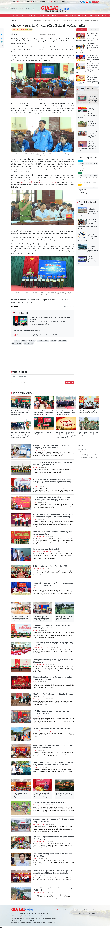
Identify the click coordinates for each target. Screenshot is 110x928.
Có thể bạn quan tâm (23, 393)
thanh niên (32, 340)
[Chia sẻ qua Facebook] (2, 31)
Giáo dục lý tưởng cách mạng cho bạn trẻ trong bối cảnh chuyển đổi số (37, 335)
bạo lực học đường (16, 343)
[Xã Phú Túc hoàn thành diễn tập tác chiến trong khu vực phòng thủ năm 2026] (21, 537)
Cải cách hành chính (78, 20)
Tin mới (93, 30)
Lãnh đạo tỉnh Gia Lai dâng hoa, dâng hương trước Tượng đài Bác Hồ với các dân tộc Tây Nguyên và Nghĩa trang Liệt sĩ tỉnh (87, 48)
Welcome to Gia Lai (45, 1)
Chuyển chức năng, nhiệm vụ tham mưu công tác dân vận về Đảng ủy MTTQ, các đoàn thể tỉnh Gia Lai (52, 872)
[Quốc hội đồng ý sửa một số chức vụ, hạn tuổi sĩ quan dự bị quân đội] (64, 785)
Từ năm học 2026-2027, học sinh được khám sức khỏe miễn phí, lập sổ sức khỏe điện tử (53, 446)
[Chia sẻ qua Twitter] (2, 38)
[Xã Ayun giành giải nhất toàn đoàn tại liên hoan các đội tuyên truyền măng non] (20, 321)
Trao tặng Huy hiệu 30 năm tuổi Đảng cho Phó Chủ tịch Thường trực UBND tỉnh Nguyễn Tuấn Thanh (53, 498)
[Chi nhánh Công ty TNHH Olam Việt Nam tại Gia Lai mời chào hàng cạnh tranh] (82, 235)
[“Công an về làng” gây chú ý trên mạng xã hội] (21, 808)
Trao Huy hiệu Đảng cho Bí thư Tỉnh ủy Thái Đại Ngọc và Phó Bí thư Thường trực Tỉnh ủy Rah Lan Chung (87, 37)
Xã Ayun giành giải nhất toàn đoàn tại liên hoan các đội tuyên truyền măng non (50, 318)
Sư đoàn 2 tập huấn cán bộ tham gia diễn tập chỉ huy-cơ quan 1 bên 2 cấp (20, 618)
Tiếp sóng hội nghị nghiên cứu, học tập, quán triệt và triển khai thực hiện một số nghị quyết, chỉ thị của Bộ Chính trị (87, 79)
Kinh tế (47, 15)
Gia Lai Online (22, 909)
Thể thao (97, 15)
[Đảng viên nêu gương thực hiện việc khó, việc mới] (21, 734)
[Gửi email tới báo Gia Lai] (90, 2)
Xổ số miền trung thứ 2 (82, 449)
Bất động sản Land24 (89, 454)
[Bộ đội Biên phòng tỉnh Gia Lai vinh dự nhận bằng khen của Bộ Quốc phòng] (21, 631)
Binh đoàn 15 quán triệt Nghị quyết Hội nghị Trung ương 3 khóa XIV (53, 644)
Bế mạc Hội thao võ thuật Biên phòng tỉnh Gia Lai (43, 433)
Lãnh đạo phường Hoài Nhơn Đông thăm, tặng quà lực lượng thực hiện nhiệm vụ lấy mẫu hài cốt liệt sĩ (53, 764)
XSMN (96, 454)
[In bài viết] (2, 45)
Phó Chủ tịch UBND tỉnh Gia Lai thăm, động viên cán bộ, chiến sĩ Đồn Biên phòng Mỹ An (43, 412)
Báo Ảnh (21, 1)
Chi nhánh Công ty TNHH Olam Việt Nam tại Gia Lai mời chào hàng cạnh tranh (87, 236)
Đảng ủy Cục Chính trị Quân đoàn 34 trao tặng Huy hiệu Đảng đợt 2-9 (53, 661)
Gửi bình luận (69, 382)
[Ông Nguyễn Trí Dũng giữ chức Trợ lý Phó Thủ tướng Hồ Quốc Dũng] (21, 859)
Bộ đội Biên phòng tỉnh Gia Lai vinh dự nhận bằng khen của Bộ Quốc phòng (51, 626)
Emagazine (55, 1)
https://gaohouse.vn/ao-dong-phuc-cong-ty (87, 457)
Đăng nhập (95, 1)
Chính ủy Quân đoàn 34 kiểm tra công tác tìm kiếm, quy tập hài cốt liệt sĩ (88, 434)
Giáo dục (53, 15)
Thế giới (23, 15)
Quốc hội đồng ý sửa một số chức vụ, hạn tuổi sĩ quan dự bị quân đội (64, 795)
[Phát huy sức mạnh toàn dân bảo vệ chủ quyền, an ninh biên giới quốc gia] (21, 842)
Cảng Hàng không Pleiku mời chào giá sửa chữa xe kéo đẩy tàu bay (88, 211)
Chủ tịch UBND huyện (43, 340)
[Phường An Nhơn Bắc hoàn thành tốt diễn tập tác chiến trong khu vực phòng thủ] (21, 825)
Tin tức (53, 20)
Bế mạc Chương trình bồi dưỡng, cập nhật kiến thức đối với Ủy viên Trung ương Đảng (42, 795)
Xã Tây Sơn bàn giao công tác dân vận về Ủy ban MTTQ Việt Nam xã (89, 411)
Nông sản (80, 160)
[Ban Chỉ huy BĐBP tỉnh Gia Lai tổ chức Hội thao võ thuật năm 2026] (64, 608)
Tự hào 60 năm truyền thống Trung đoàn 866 (50, 566)
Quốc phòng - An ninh (68, 20)
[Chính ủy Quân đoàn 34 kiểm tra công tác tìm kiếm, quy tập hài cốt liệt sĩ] (89, 423)
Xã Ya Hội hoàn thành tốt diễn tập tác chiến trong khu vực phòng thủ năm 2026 (20, 412)
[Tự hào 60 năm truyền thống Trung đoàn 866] (21, 571)
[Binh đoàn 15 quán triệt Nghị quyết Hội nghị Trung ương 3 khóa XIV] (21, 648)
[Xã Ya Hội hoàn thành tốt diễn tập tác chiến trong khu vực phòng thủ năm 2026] (21, 402)
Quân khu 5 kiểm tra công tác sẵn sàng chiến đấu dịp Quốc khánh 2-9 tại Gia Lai (52, 712)
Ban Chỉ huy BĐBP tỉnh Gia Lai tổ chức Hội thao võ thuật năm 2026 (64, 618)
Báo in (28, 1)
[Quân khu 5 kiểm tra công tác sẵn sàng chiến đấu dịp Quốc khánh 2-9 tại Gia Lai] (21, 716)
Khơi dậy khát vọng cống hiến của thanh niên (27, 330)
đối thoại (24, 340)
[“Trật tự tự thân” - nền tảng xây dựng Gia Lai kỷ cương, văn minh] (21, 785)
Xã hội (91, 15)
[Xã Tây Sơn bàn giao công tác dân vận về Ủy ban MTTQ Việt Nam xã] (89, 402)
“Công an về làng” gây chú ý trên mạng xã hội (50, 802)
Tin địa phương (86, 89)
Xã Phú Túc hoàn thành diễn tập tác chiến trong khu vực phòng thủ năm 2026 (52, 533)
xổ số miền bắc (80, 454)
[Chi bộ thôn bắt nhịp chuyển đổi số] (21, 554)
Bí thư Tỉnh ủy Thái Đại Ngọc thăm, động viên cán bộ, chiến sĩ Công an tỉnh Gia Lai (53, 463)
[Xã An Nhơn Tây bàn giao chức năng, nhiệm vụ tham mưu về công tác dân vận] (21, 751)
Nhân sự (59, 20)
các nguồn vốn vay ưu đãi (47, 182)
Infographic (65, 1)
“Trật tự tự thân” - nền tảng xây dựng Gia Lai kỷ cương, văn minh (19, 795)
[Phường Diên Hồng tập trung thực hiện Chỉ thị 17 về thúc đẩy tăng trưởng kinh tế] (42, 608)
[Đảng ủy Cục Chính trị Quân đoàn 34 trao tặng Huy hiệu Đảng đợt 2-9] (21, 665)
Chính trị (29, 15)
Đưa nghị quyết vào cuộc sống (92, 20)
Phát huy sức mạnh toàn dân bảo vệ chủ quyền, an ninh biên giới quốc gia (53, 838)
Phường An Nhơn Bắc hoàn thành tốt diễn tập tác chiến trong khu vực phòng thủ (53, 820)
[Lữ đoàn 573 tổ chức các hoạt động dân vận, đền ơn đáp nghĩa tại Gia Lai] (21, 699)
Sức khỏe (60, 15)
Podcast (35, 1)
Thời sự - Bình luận (38, 15)
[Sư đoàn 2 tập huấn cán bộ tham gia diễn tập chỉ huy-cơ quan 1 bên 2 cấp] (21, 608)
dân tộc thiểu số (26, 182)
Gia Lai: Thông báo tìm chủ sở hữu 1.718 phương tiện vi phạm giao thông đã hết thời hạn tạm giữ (87, 224)
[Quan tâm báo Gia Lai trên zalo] (84, 2)
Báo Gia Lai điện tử (55, 8)
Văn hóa (80, 15)
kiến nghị (53, 340)
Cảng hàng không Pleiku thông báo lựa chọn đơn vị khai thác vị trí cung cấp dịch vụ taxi (88, 248)
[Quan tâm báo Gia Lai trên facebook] (81, 2)
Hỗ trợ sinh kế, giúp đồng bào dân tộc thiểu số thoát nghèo (92, 124)
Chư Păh (17, 340)
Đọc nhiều (81, 30)
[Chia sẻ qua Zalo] (2, 34)
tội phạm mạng (62, 340)
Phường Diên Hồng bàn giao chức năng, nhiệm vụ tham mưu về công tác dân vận (93, 58)
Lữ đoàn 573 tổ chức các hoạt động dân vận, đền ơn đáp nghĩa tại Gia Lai (53, 695)
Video (14, 1)
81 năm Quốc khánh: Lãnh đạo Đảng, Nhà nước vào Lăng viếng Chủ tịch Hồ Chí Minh (65, 412)
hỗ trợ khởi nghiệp (28, 343)
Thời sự (17, 15)
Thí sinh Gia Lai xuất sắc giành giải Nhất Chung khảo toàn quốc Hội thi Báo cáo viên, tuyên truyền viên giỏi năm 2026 (87, 68)
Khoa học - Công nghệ (70, 15)
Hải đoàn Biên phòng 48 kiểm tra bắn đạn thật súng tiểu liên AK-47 (52, 889)
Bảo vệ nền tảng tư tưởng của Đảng (42, 20)
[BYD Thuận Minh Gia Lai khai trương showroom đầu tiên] (82, 259)
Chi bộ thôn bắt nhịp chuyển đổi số (46, 549)
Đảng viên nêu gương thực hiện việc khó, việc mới (51, 728)
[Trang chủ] (13, 15)
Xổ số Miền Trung (81, 445)
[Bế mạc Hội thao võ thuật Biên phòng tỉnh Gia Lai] (44, 423)
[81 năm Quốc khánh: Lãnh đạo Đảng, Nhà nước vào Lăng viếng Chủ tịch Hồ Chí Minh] (66, 402)
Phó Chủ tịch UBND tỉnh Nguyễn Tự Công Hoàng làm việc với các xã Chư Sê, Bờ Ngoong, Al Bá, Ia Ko (88, 112)
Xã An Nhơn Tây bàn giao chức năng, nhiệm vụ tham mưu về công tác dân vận (52, 747)
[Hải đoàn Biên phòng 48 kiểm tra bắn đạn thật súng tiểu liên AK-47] (21, 893)
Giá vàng (80, 185)
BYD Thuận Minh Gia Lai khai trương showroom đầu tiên (87, 260)
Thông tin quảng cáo (87, 203)
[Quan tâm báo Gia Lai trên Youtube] (87, 2)
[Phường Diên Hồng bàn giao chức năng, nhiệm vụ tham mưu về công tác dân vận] (80, 58)
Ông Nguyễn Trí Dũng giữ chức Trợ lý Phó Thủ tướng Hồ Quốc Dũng (52, 855)
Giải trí (86, 15)
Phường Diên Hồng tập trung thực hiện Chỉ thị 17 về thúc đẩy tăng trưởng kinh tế (42, 618)
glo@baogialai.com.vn (20, 917)
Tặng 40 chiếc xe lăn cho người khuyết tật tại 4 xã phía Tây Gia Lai (88, 100)
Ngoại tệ (80, 172)
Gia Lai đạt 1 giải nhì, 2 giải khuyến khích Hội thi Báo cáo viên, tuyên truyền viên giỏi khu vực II (87, 146)
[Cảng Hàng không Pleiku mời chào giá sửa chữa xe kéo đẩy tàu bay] (82, 210)
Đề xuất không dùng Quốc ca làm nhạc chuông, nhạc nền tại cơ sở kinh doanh (52, 678)
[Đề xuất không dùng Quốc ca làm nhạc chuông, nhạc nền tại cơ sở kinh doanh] (21, 682)
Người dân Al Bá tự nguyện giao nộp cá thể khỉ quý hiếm (92, 134)
